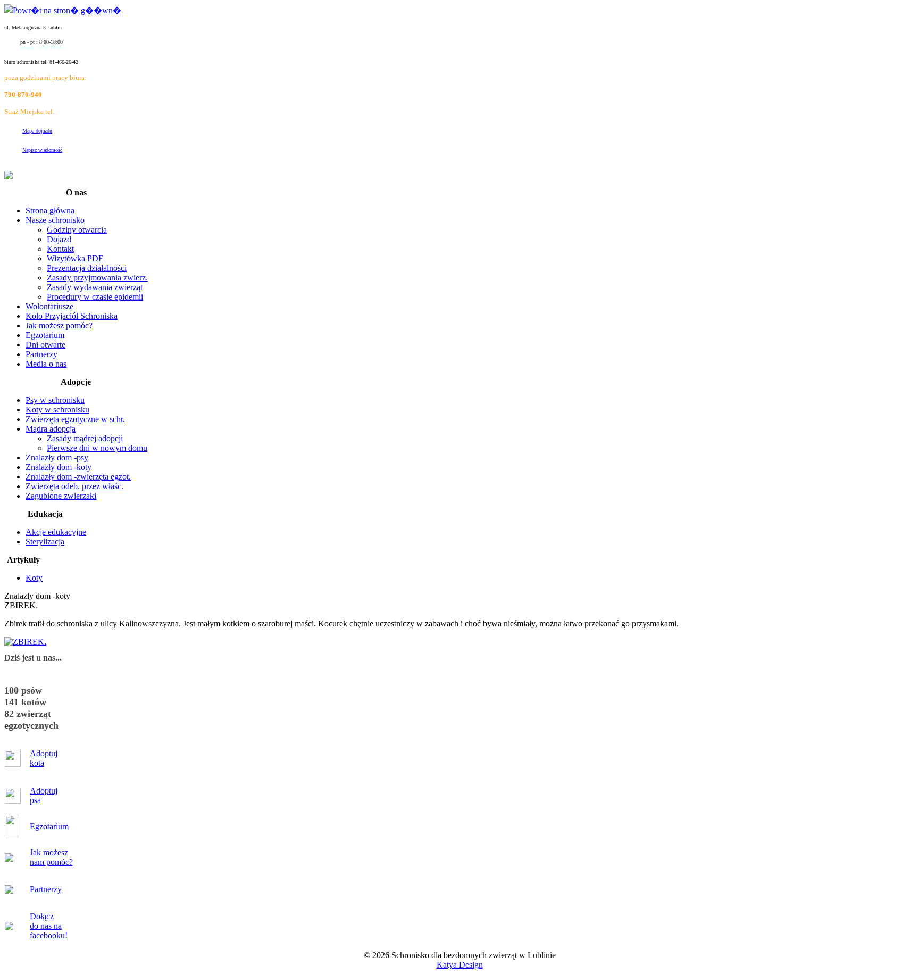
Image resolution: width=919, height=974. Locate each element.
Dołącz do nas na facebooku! (49, 926)
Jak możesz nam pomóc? (51, 857)
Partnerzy (46, 889)
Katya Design (460, 964)
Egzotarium (49, 826)
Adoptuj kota (43, 758)
